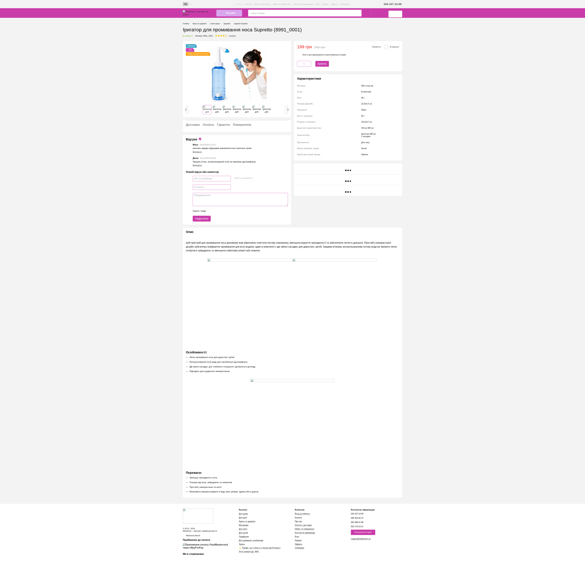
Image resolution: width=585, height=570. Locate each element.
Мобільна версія (193, 536)
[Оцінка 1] (211, 211)
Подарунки (244, 536)
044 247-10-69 (393, 4)
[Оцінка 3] (220, 211)
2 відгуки (232, 36)
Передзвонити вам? (363, 532)
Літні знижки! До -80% (249, 552)
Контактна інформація (303, 4)
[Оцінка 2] (215, 211)
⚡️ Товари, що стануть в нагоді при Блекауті (259, 548)
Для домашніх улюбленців (251, 540)
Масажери (243, 525)
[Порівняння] (383, 13)
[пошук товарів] (359, 13)
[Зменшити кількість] (299, 63)
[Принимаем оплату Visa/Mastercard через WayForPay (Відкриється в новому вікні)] (208, 546)
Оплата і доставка (262, 4)
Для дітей (243, 533)
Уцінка (242, 544)
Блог (317, 4)
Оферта (334, 4)
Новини (325, 4)
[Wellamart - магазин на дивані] (198, 516)
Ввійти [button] (305, 55)
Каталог (239, 4)
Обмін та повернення (282, 4)
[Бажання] (375, 13)
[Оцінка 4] (225, 211)
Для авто (243, 529)
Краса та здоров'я (247, 521)
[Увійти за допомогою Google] (260, 178)
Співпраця (344, 4)
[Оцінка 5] (230, 211)
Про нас (248, 4)
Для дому (243, 514)
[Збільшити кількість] (309, 63)
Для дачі (243, 517)
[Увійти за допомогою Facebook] (256, 178)
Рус (190, 4)
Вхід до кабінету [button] (302, 514)
